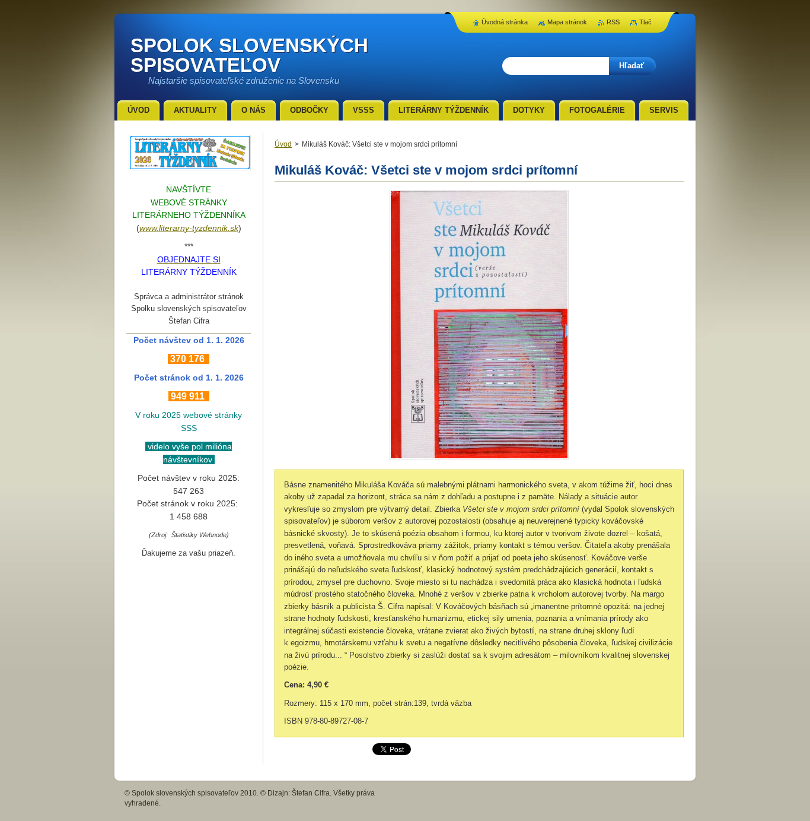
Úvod (283, 144)
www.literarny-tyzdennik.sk (188, 228)
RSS (613, 22)
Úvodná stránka (504, 22)
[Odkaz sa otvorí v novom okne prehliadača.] (479, 459)
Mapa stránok (567, 22)
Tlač (645, 22)
